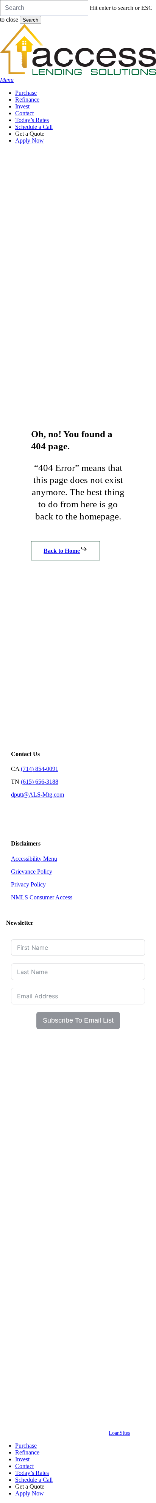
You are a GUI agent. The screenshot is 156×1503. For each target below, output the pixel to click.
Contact (24, 1466)
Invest (22, 1459)
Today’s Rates (32, 1473)
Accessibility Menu (34, 858)
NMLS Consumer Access (41, 897)
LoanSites (119, 1433)
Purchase (26, 1445)
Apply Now (29, 1493)
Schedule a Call (34, 1479)
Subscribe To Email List (78, 1020)
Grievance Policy (31, 871)
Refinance (27, 1452)
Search (30, 20)
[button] (7, 80)
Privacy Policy (28, 884)
